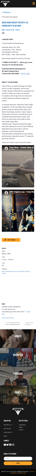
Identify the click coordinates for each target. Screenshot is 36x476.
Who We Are (7, 425)
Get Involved (7, 432)
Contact (21, 429)
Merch (5, 436)
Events (21, 427)
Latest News (22, 425)
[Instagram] (13, 445)
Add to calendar (11, 240)
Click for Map (25, 74)
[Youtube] (5, 445)
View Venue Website (8, 318)
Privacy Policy (22, 473)
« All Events (6, 12)
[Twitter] (7, 445)
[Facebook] (10, 445)
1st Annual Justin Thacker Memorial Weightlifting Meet (13, 323)
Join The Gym (7, 428)
